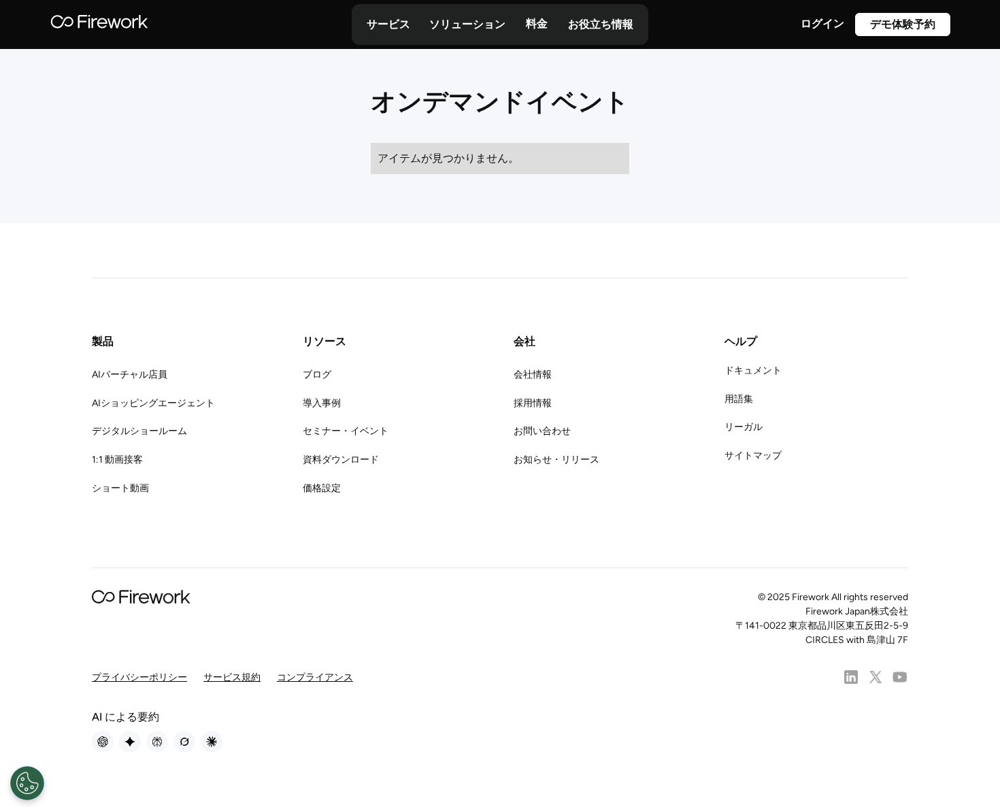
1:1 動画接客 (117, 459)
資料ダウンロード (341, 459)
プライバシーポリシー (139, 677)
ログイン (822, 23)
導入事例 (322, 403)
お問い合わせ (542, 431)
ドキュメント (753, 370)
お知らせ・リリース (556, 459)
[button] (388, 24)
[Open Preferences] (27, 783)
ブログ (317, 374)
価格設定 (322, 488)
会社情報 (533, 374)
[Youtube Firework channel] (900, 677)
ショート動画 (120, 488)
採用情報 (533, 403)
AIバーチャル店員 (129, 374)
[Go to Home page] (99, 24)
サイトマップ (753, 455)
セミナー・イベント (345, 431)
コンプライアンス (315, 677)
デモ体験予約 (902, 24)
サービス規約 (232, 677)
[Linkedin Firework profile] (851, 677)
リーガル (743, 427)
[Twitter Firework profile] (875, 677)
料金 (537, 23)
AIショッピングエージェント (153, 403)
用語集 (738, 399)
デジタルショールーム (139, 431)
